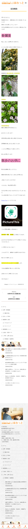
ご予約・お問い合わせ (8, 335)
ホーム (4, 306)
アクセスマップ (8, 322)
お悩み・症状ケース (7, 332)
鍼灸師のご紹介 (6, 319)
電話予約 (25, 527)
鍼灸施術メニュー (7, 329)
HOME (3, 527)
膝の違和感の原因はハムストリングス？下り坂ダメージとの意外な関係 (15, 363)
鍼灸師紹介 (14, 527)
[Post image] (2, 349)
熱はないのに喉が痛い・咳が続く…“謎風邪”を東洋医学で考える (15, 377)
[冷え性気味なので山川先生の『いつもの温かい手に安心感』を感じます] (19, 344)
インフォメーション (12, 284)
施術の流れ (7, 313)
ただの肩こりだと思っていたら (12, 383)
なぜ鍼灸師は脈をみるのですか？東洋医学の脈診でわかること (15, 356)
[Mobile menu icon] (26, 3)
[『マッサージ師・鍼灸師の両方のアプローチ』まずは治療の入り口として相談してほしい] (3, 344)
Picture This (4, 200)
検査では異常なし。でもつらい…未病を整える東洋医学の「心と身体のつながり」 (15, 370)
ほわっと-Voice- (6, 316)
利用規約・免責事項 (9, 338)
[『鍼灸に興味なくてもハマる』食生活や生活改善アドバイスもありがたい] (14, 344)
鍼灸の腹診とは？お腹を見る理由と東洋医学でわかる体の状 (15, 349)
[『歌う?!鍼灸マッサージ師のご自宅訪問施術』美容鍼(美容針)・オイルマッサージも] (8, 344)
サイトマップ (8, 326)
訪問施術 (8, 527)
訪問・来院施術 (6, 309)
